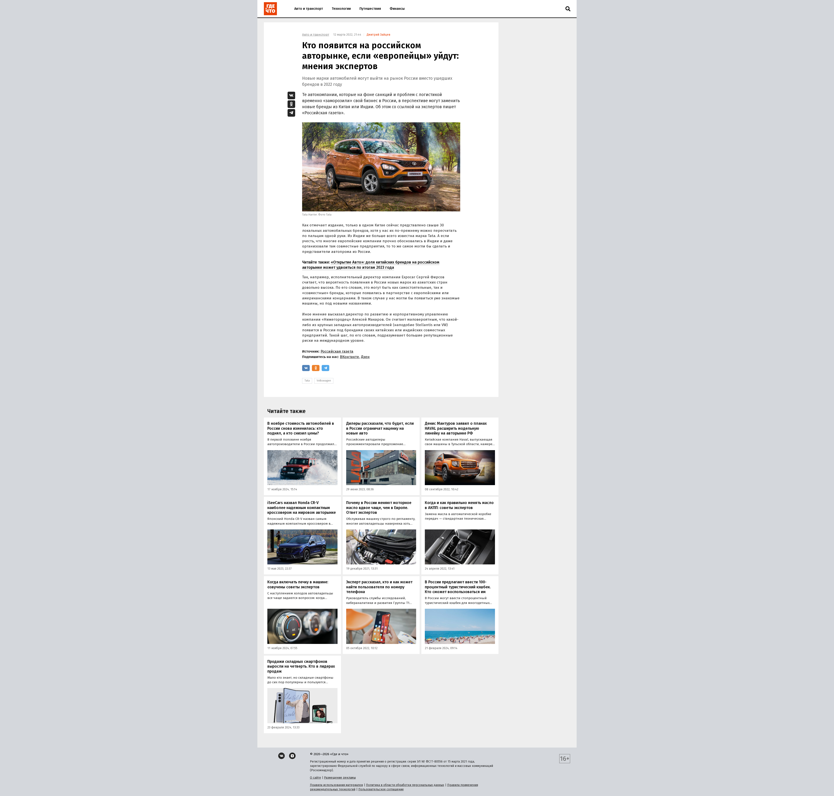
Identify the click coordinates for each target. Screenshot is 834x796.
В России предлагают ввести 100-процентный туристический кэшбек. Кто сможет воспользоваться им (458, 587)
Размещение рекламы (340, 777)
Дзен (365, 357)
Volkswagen (324, 380)
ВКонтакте (349, 357)
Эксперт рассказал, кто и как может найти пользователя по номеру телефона (379, 587)
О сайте (315, 777)
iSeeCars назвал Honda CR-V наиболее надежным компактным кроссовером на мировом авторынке (301, 507)
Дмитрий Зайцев (378, 34)
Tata (307, 380)
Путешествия (370, 9)
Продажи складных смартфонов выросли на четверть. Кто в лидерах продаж (301, 666)
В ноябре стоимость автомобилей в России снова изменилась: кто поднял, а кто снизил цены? (300, 428)
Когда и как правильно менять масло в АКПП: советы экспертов (459, 505)
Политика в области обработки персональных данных (405, 785)
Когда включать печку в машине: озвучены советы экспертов (297, 584)
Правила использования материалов (336, 785)
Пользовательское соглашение (381, 789)
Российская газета (337, 351)
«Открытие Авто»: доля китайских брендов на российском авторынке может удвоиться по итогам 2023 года (370, 265)
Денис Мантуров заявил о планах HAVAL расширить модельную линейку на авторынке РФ (456, 428)
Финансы (397, 9)
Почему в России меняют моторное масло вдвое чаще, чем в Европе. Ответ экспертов (378, 507)
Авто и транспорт (308, 9)
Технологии (341, 9)
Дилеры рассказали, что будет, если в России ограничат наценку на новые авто (380, 428)
